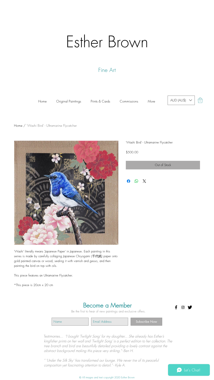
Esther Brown (107, 41)
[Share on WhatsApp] (136, 181)
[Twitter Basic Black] (189, 307)
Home (18, 125)
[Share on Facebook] (128, 181)
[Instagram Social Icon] (183, 307)
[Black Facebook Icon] (176, 307)
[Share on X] (144, 181)
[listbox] (181, 100)
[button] (129, 99)
